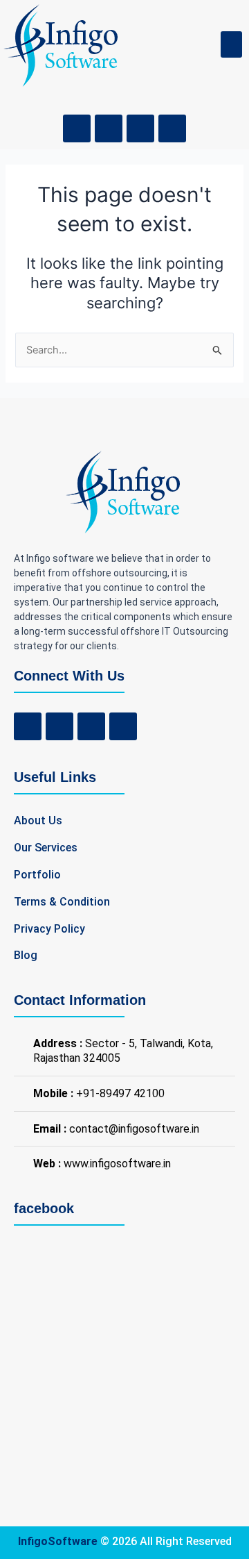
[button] (232, 44)
